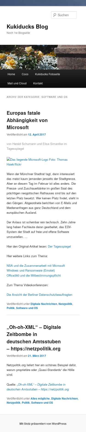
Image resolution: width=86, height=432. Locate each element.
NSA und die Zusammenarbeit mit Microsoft (36, 265)
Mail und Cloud (17, 83)
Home (11, 74)
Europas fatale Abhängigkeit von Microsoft (27, 120)
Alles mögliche (40, 398)
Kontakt (38, 83)
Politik (11, 308)
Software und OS (27, 308)
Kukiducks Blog (27, 26)
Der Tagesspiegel (59, 246)
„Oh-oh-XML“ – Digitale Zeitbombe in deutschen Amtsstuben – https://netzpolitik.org (34, 337)
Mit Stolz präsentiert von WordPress (43, 423)
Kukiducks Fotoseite (47, 74)
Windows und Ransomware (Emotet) (31, 270)
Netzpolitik (65, 304)
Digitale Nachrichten (44, 304)
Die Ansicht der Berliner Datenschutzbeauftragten (39, 294)
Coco (25, 74)
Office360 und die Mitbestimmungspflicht (34, 275)
